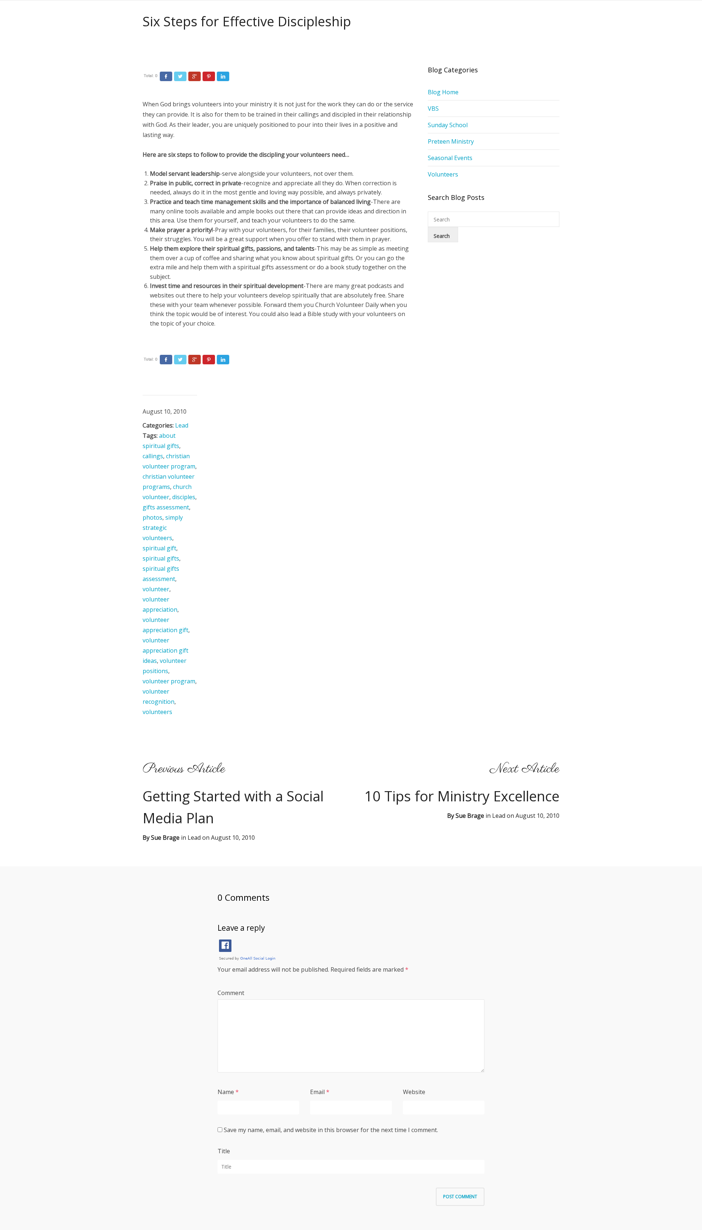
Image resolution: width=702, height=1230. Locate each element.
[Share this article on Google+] (194, 76)
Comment (231, 993)
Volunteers (443, 174)
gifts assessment (166, 507)
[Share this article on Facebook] (166, 76)
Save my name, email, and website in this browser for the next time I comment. (331, 1130)
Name (226, 1092)
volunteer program (169, 681)
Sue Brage (470, 816)
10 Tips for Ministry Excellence (462, 795)
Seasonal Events (450, 158)
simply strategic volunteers (163, 527)
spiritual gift (159, 548)
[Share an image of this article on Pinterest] (209, 76)
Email (317, 1092)
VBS (433, 109)
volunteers (157, 712)
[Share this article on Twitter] (180, 76)
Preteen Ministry (451, 141)
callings (153, 456)
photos (152, 517)
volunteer (156, 589)
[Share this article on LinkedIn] (223, 76)
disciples (183, 497)
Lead (181, 425)
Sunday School (448, 125)
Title (224, 1151)
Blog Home (443, 92)
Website (414, 1092)
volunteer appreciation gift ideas (165, 650)
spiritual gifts (161, 558)
